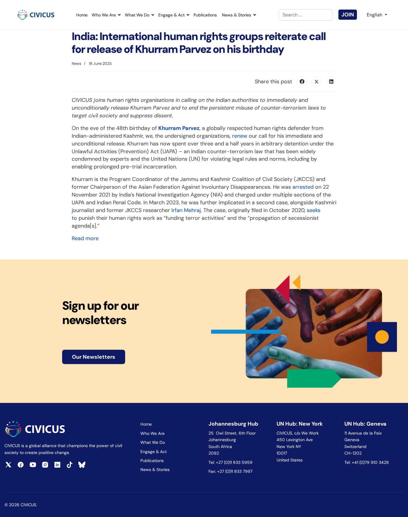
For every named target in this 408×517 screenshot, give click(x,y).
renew (239, 135)
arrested (303, 187)
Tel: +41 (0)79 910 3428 (366, 462)
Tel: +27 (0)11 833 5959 (231, 462)
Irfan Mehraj (186, 210)
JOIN (347, 14)
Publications (205, 15)
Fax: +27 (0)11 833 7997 (230, 471)
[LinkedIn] (331, 81)
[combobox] (305, 15)
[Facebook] (302, 81)
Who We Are (104, 15)
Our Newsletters (93, 356)
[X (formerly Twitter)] (317, 81)
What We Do (137, 15)
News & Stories (236, 15)
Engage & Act (171, 15)
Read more (85, 238)
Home (82, 15)
